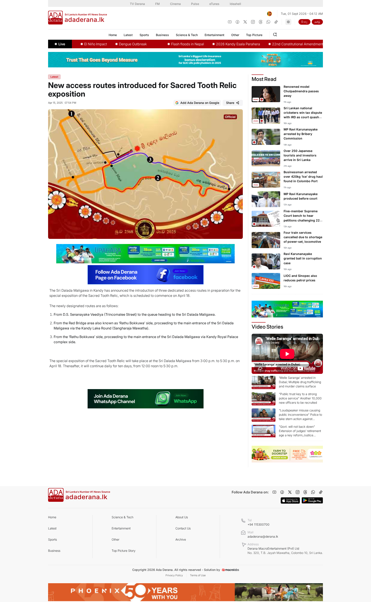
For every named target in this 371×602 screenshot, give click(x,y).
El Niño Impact (78, 44)
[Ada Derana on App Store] (290, 500)
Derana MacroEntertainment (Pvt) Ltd (285, 551)
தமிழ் (317, 21)
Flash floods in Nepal (170, 44)
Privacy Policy (174, 575)
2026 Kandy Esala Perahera (221, 44)
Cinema (175, 4)
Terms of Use (198, 575)
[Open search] (276, 34)
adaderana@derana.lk (263, 536)
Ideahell (235, 4)
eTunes (214, 4)
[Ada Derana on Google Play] (312, 500)
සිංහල (304, 21)
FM (157, 4)
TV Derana (137, 4)
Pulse (195, 4)
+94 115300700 (258, 524)
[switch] (288, 22)
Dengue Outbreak (116, 44)
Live (61, 44)
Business (54, 550)
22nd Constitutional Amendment (280, 44)
